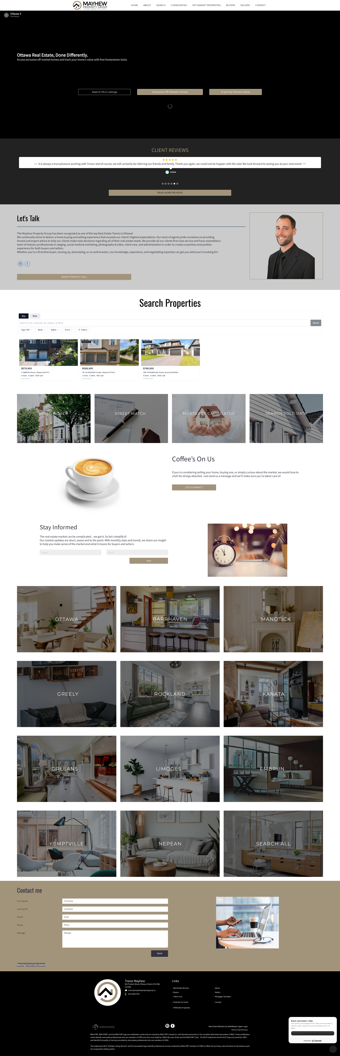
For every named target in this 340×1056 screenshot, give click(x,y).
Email (20, 917)
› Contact (217, 1002)
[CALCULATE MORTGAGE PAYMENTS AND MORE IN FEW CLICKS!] (209, 418)
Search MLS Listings (104, 91)
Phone (20, 925)
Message (21, 933)
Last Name (22, 909)
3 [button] (168, 183)
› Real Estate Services (180, 988)
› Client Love (177, 996)
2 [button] (165, 183)
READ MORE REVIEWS (170, 192)
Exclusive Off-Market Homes (170, 91)
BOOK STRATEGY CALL (74, 277)
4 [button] (171, 183)
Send (148, 560)
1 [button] (162, 183)
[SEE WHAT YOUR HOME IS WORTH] (54, 418)
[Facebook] (173, 1026)
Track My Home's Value (235, 91)
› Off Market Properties (181, 1007)
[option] (170, 170)
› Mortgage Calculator (222, 996)
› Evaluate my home (180, 1002)
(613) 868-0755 (133, 994)
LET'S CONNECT (194, 487)
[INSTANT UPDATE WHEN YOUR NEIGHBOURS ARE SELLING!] (131, 418)
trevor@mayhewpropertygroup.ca (141, 990)
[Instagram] (167, 1026)
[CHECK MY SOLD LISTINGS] (286, 418)
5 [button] (174, 183)
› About (217, 988)
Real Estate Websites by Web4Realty (223, 1026)
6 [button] (177, 183)
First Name (22, 901)
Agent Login (243, 1026)
